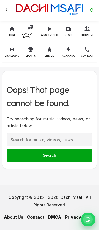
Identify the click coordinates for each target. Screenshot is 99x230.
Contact (35, 217)
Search (49, 155)
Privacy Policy (80, 217)
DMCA (54, 217)
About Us (13, 217)
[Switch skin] (7, 10)
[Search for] (92, 10)
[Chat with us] (88, 219)
